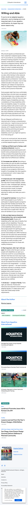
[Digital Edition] (6, 459)
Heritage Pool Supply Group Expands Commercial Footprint (11, 344)
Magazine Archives (17, 454)
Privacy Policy (4, 482)
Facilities (3, 9)
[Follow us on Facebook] (2, 465)
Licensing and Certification (19, 315)
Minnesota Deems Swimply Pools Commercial (13, 367)
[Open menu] (25, 2)
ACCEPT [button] (18, 500)
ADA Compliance (6, 315)
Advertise (3, 477)
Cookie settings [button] (8, 500)
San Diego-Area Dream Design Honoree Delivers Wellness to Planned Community (12, 433)
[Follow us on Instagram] (5, 465)
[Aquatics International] (14, 2)
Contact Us (3, 480)
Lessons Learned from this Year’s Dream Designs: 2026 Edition (13, 421)
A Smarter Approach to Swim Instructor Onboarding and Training (12, 390)
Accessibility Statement (6, 485)
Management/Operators (14, 9)
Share (24, 9)
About (2, 474)
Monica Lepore (6, 303)
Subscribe (15, 451)
